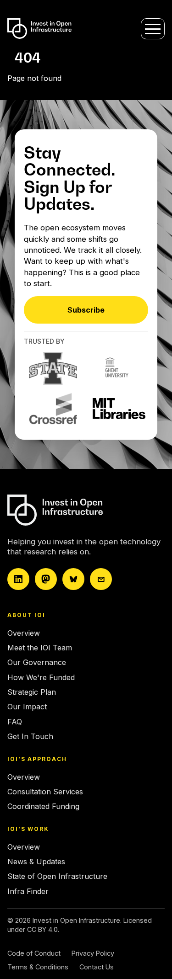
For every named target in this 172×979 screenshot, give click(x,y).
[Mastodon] (46, 579)
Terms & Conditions (37, 967)
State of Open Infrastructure (57, 876)
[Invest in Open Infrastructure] (83, 510)
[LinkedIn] (18, 579)
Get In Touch (30, 736)
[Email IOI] (101, 579)
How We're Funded (41, 677)
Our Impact (27, 706)
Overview (23, 633)
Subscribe (86, 309)
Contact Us (96, 967)
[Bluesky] (73, 579)
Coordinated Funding (43, 806)
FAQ (14, 721)
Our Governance (36, 662)
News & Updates (36, 861)
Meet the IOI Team (39, 647)
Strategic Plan (31, 692)
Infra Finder (28, 891)
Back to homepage (40, 95)
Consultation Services (45, 791)
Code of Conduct (34, 953)
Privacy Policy (93, 953)
